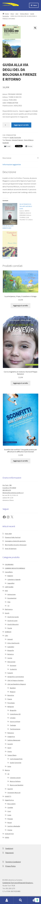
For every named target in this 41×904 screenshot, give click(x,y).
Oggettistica (9, 800)
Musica (7, 770)
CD (8, 774)
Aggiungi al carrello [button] (20, 305)
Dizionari (13, 665)
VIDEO (7, 837)
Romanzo (10, 733)
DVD (6, 591)
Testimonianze (15, 729)
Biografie (10, 650)
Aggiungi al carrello (21, 125)
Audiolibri (10, 647)
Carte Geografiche (16, 759)
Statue (9, 830)
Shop (12, 14)
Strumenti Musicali (13, 793)
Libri (17, 14)
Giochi (7, 613)
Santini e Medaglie (13, 826)
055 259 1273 (7, 490)
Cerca (20, 900)
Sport (9, 748)
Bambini (13, 688)
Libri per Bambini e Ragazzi (16, 684)
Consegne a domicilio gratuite (15, 541)
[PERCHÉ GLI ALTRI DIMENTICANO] (10, 214)
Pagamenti (9, 853)
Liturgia (12, 718)
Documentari (11, 598)
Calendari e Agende (13, 579)
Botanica (10, 654)
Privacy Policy (10, 866)
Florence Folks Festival (12, 537)
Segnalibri (10, 583)
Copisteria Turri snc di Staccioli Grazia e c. (18, 883)
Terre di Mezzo (28, 140)
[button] (35, 28)
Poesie (9, 699)
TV (8, 606)
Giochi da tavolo (13, 617)
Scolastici (13, 669)
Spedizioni (9, 848)
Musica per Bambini (16, 785)
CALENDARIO (9, 564)
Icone (9, 815)
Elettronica (9, 609)
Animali (10, 639)
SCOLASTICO (9, 834)
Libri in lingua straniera (15, 680)
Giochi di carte (12, 621)
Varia (9, 766)
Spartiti (10, 789)
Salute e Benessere (13, 740)
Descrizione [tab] (7, 158)
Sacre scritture (15, 722)
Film (8, 602)
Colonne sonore (15, 778)
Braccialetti (11, 804)
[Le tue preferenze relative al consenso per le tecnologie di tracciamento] (37, 900)
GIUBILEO (8, 632)
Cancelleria (9, 572)
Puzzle (9, 628)
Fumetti (10, 673)
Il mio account (7, 900)
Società (10, 744)
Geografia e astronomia (15, 677)
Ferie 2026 (8, 534)
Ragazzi (12, 692)
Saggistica (11, 737)
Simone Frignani (17, 140)
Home (7, 14)
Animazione (11, 594)
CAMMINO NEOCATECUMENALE (15, 568)
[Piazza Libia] (10, 244)
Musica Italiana (15, 781)
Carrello (31, 898)
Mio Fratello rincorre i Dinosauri (15, 545)
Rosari (9, 823)
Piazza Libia (6, 258)
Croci (9, 811)
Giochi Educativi (13, 624)
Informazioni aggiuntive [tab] (12, 164)
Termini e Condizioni (13, 862)
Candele (10, 808)
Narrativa (10, 695)
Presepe (10, 819)
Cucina (9, 658)
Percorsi (8, 140)
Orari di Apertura (10, 549)
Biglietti (10, 576)
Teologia (13, 725)
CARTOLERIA (9, 587)
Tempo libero (24, 14)
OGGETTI (8, 796)
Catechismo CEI (15, 714)
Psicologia (11, 703)
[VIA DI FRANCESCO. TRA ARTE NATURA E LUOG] (27, 212)
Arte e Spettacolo (13, 643)
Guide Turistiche (15, 137)
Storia (9, 751)
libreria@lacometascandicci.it (13, 493)
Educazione (11, 662)
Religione (10, 707)
